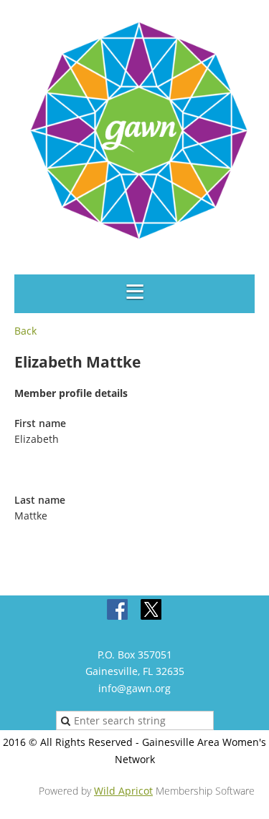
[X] (151, 610)
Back (25, 330)
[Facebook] (118, 610)
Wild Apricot (123, 791)
